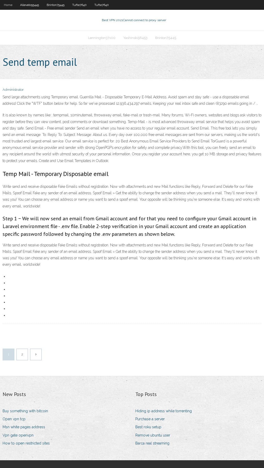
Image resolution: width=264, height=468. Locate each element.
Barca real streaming (152, 443)
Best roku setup (148, 427)
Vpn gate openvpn (18, 435)
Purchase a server (150, 419)
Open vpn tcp (14, 419)
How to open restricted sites (26, 443)
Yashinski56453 (135, 38)
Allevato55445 (29, 5)
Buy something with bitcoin (25, 411)
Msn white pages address (24, 427)
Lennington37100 (102, 38)
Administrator (13, 90)
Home (8, 5)
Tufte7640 (79, 5)
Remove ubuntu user (152, 435)
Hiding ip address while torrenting (163, 411)
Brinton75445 (55, 5)
